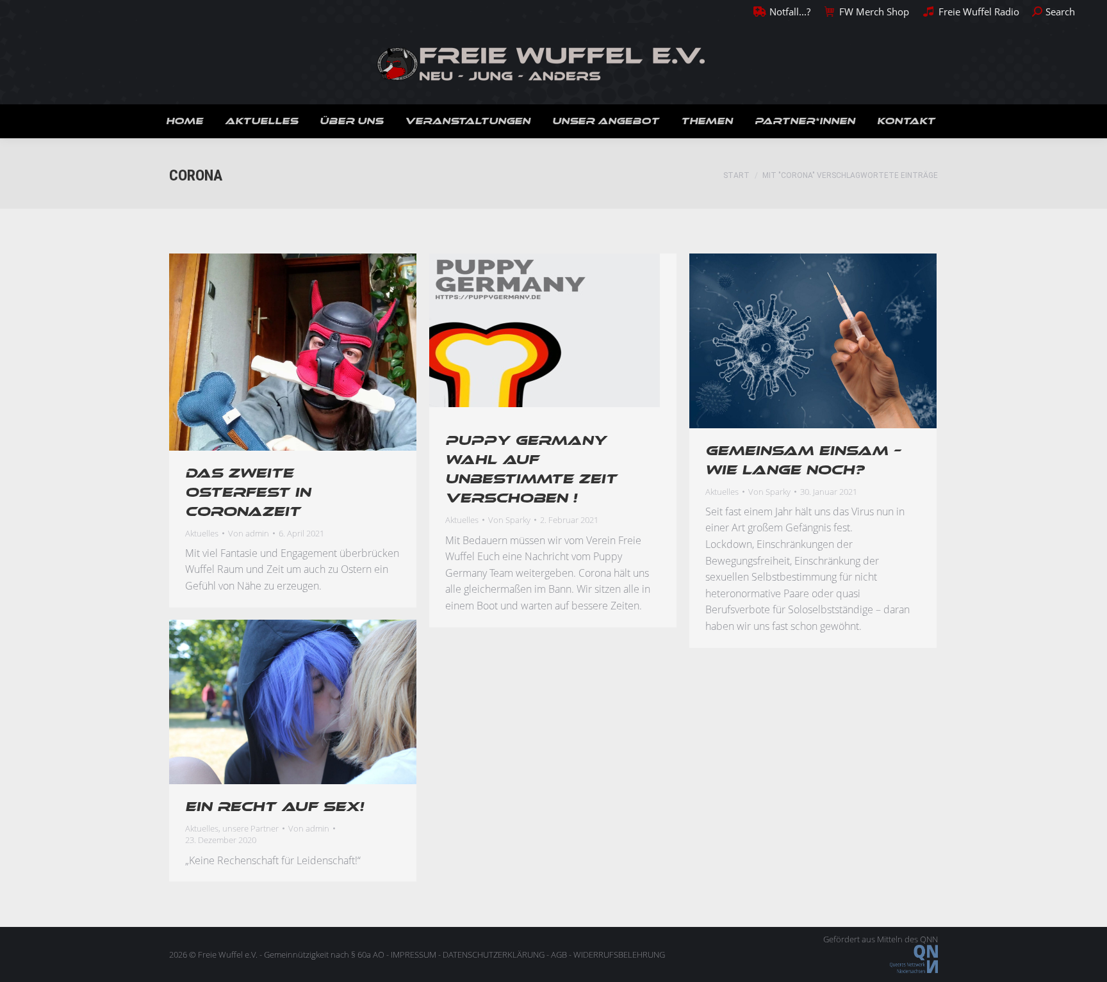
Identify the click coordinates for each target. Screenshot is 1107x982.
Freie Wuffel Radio (979, 11)
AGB (559, 954)
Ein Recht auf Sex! (274, 806)
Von (248, 533)
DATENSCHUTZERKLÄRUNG (494, 954)
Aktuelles (201, 533)
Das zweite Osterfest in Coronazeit (248, 492)
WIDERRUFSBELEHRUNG (619, 954)
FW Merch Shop (874, 11)
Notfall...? (789, 11)
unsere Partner (250, 828)
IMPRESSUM (413, 954)
